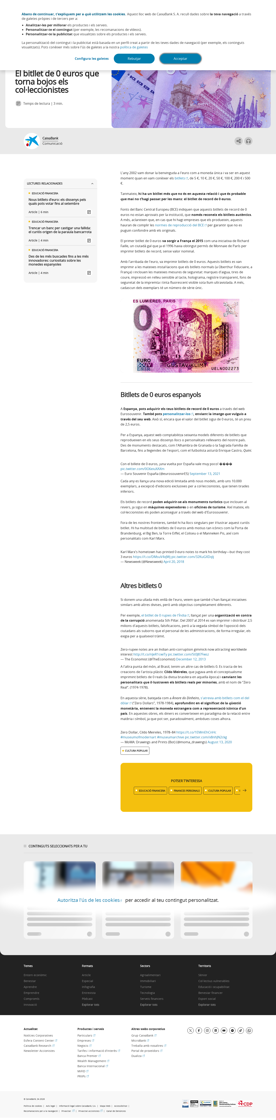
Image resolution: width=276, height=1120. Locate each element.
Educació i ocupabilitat (213, 987)
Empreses (85, 1040)
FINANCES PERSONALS (187, 790)
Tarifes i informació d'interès (98, 1051)
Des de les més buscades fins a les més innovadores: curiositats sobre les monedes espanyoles (59, 261)
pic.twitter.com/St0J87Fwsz (188, 654)
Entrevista (89, 993)
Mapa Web (105, 1106)
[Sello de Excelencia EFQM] (215, 1105)
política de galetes (134, 47)
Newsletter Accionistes (39, 1051)
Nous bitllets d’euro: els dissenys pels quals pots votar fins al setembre (57, 202)
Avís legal (50, 1106)
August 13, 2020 (220, 742)
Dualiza (138, 1056)
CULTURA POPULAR (136, 750)
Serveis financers (151, 999)
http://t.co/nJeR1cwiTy (150, 654)
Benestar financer (210, 993)
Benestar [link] (30, 981)
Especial (87, 981)
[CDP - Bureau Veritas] (245, 1105)
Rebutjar (134, 58)
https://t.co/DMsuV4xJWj (152, 556)
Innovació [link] (30, 1005)
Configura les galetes (92, 58)
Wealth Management (93, 1061)
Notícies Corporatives (38, 1035)
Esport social (207, 999)
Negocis (84, 1046)
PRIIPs (83, 1076)
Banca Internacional (92, 1066)
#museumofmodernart (138, 737)
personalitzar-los (178, 414)
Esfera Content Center (40, 1040)
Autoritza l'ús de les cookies (89, 900)
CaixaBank (50, 138)
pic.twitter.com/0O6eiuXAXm (142, 469)
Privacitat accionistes (90, 1111)
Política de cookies (33, 1106)
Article (86, 975)
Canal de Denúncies (116, 1111)
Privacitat (68, 1111)
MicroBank (140, 1040)
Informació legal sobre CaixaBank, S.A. (77, 1106)
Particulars (86, 1035)
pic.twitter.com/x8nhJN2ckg (206, 737)
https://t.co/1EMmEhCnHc (196, 732)
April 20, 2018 (173, 561)
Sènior (202, 975)
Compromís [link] (31, 999)
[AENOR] (194, 1105)
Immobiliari (148, 981)
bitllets (181, 178)
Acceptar (180, 58)
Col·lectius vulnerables (213, 981)
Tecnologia (147, 993)
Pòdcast (87, 999)
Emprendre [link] (31, 993)
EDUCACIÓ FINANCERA (152, 790)
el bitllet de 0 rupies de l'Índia (165, 615)
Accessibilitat (120, 1106)
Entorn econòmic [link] (35, 975)
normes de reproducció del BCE (181, 225)
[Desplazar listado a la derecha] (244, 790)
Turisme (145, 987)
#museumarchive (170, 737)
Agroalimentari (150, 975)
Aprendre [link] (30, 987)
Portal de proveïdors (146, 1051)
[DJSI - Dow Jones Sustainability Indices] (227, 1105)
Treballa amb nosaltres (148, 1046)
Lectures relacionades (45, 183)
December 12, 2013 (191, 659)
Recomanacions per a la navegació (41, 1111)
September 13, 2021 (205, 473)
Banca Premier (89, 1056)
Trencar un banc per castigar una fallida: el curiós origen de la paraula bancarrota (60, 230)
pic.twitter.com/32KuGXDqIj (192, 556)
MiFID (82, 1071)
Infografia (88, 987)
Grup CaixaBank (143, 1035)
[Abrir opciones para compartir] (239, 141)
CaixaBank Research (39, 1046)
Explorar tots (90, 1005)
